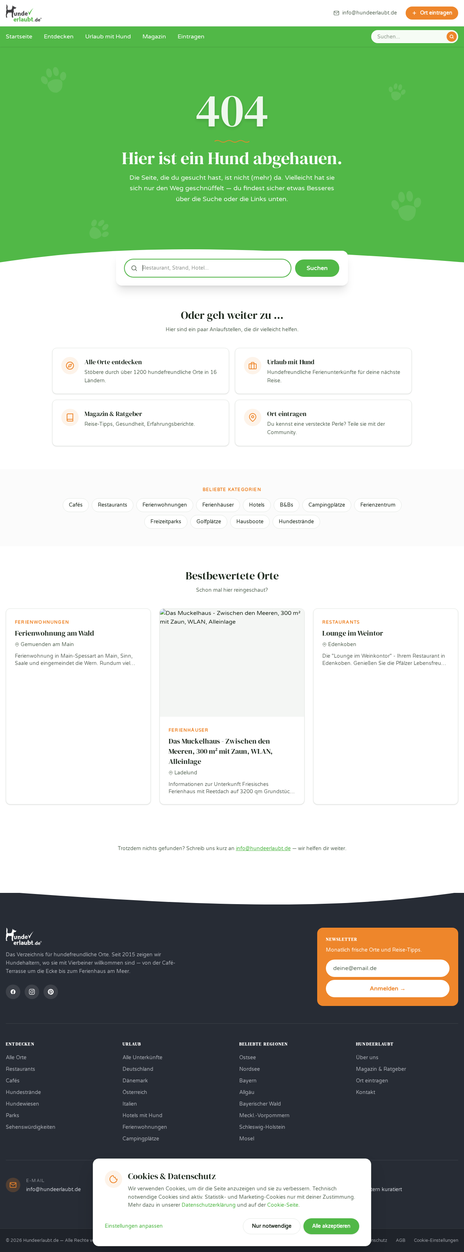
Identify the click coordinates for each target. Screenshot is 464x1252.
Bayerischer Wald (260, 1104)
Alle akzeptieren (331, 1226)
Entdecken (59, 36)
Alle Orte (16, 1058)
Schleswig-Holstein (262, 1127)
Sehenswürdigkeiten (30, 1127)
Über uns (367, 1058)
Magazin (154, 36)
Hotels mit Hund (142, 1115)
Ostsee (247, 1058)
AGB (400, 1240)
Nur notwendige (271, 1226)
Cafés (76, 505)
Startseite (19, 36)
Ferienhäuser (218, 505)
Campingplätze (326, 505)
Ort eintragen (372, 1081)
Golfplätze (208, 522)
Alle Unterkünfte (142, 1058)
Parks (12, 1115)
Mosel (246, 1139)
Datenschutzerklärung (209, 1205)
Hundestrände (296, 522)
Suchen (317, 268)
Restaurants (112, 505)
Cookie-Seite (282, 1205)
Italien (130, 1104)
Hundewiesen (22, 1104)
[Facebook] (13, 992)
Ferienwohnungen (164, 505)
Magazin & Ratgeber (381, 1069)
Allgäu (246, 1092)
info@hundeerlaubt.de (263, 848)
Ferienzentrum (377, 505)
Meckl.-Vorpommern (264, 1115)
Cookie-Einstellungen (436, 1240)
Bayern (248, 1081)
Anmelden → (388, 988)
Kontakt (365, 1092)
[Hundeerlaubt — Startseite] (24, 13)
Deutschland (138, 1069)
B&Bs (286, 505)
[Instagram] (32, 992)
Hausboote (250, 522)
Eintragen (191, 36)
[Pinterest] (51, 992)
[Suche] (452, 37)
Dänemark (135, 1081)
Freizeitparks (165, 522)
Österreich (135, 1092)
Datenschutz (374, 1240)
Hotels (257, 505)
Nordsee (249, 1069)
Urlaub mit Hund (108, 36)
